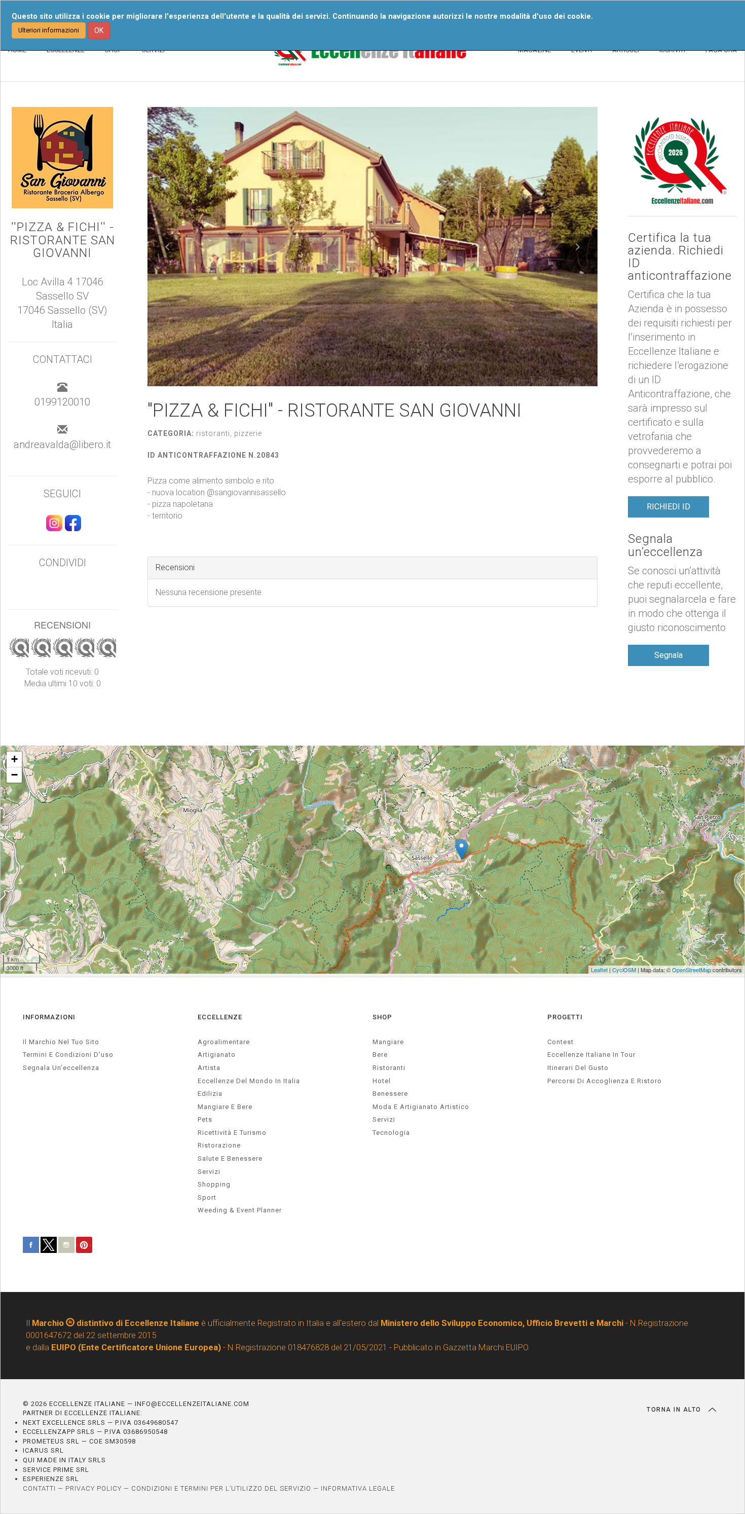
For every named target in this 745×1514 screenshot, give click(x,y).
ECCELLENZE (220, 1017)
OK (98, 30)
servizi (209, 1171)
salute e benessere (230, 1158)
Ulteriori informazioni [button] (48, 30)
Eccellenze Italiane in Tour (591, 1054)
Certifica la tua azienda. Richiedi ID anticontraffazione (680, 257)
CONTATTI (39, 1488)
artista (209, 1068)
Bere (380, 1054)
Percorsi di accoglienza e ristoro (604, 1081)
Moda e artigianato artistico (420, 1107)
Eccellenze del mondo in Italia (249, 1081)
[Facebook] (71, 528)
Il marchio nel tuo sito (61, 1042)
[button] (167, 247)
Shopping (214, 1184)
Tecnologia (391, 1132)
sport (207, 1197)
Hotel (381, 1081)
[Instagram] (53, 528)
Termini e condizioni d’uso (68, 1054)
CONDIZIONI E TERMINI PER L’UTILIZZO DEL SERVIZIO (221, 1488)
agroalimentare (224, 1042)
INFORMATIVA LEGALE (358, 1488)
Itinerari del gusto (578, 1068)
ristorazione (219, 1145)
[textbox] (372, 498)
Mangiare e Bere (225, 1107)
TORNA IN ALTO (675, 1409)
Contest (560, 1042)
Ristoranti (388, 1068)
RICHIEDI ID (668, 506)
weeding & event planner (240, 1210)
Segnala (668, 655)
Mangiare (388, 1042)
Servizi (383, 1119)
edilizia (210, 1093)
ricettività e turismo (232, 1132)
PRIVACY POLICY (93, 1488)
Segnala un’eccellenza (665, 545)
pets (205, 1119)
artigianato (217, 1054)
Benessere (390, 1093)
